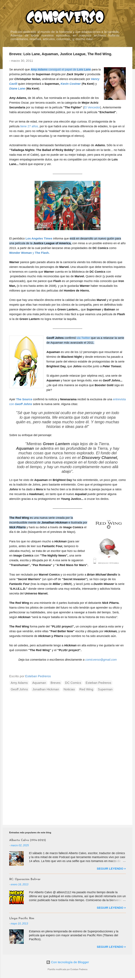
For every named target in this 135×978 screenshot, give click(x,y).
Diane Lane (17, 88)
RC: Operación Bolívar (24, 879)
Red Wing (86, 689)
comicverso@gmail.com (101, 659)
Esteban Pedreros (98, 682)
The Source (24, 399)
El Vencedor (92, 107)
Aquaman (39, 682)
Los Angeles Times (39, 238)
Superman (105, 689)
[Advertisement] (67, 794)
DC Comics (73, 682)
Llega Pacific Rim (21, 918)
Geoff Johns (19, 689)
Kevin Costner (71, 83)
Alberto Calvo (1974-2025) (27, 840)
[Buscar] (130, 9)
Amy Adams (19, 682)
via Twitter (83, 338)
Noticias (69, 689)
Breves (56, 682)
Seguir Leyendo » (111, 868)
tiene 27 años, (29, 126)
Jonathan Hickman (45, 689)
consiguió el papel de (61, 69)
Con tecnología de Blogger (69, 962)
